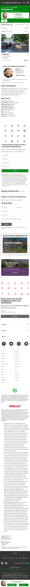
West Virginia (17, 377)
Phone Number (6, 166)
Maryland (3, 377)
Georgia (2, 369)
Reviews (27, 24)
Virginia (16, 372)
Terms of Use (6, 186)
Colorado (2, 356)
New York (16, 356)
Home (2, 7)
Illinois (2, 372)
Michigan (2, 382)
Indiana (2, 374)
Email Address (6, 162)
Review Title (5, 215)
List (28, 31)
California (9, 11)
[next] (27, 43)
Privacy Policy (25, 184)
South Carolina (17, 364)
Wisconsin (17, 379)
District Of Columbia (4, 364)
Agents (3, 330)
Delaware (3, 361)
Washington (17, 374)
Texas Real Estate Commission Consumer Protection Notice (15, 572)
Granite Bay (7, 7)
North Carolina (17, 358)
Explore (4, 336)
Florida (2, 366)
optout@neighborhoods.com (8, 183)
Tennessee (17, 366)
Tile (25, 31)
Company (4, 324)
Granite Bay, (4, 11)
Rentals (20, 558)
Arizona (2, 350)
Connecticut (3, 358)
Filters (27, 28)
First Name (5, 155)
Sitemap (16, 558)
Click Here (24, 573)
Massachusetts (3, 379)
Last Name (5, 158)
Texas (16, 369)
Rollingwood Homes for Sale (7, 24)
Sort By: (3, 31)
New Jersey (17, 353)
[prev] (2, 43)
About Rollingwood (19, 24)
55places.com (25, 558)
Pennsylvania (17, 361)
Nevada (16, 350)
